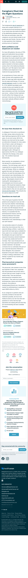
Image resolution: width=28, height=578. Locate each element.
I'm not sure (10, 430)
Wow (10, 361)
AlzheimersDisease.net (8, 493)
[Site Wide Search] (8, 1)
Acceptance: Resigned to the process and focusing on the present (15, 418)
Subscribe (24, 1)
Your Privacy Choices (20, 515)
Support (13, 355)
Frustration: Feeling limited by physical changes (15, 423)
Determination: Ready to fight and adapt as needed (15, 413)
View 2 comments (13, 374)
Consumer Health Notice (8, 515)
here (3, 350)
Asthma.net (5, 496)
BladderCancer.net (7, 504)
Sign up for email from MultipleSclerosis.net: (14, 113)
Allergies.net (5, 491)
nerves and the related (8, 191)
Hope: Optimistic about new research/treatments (14, 427)
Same (16, 361)
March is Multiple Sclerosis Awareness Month (11, 333)
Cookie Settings (5, 517)
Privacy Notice (13, 121)
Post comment (14, 382)
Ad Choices (23, 517)
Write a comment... (8, 378)
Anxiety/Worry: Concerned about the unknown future (14, 409)
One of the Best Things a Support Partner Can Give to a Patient (13, 322)
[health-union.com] (8, 468)
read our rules (14, 369)
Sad (19, 355)
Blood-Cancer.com (7, 507)
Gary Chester (9, 16)
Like (7, 355)
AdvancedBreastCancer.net (10, 487)
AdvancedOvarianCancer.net (10, 489)
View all (5, 509)
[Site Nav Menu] (5, 1)
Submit (14, 434)
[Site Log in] (19, 1)
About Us (4, 513)
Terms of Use (13, 454)
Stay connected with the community (13, 446)
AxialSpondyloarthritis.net (9, 502)
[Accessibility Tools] (16, 1)
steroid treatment (7, 83)
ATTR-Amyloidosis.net (8, 500)
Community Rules (14, 517)
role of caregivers (17, 25)
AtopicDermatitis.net (8, 498)
